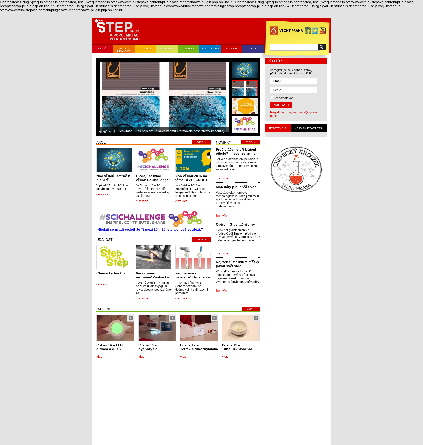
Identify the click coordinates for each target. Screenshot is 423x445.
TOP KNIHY (231, 48)
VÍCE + (201, 142)
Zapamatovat (284, 98)
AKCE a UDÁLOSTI (124, 50)
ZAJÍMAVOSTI (145, 48)
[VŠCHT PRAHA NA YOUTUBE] (322, 30)
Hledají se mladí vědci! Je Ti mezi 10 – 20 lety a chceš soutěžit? (150, 229)
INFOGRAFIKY (210, 48)
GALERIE (188, 48)
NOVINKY (167, 48)
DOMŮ (102, 48)
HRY (253, 48)
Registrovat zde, (281, 112)
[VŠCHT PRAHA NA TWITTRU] (315, 30)
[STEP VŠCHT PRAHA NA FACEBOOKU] (308, 30)
